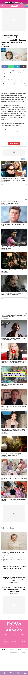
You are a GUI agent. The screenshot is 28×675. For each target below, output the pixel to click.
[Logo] (14, 6)
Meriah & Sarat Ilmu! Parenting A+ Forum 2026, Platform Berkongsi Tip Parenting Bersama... (14, 568)
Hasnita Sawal (6, 46)
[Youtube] (18, 630)
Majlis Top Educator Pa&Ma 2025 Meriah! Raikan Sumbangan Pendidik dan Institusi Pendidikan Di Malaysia (14, 589)
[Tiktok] (15, 630)
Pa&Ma (3, 32)
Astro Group (23, 652)
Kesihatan (8, 32)
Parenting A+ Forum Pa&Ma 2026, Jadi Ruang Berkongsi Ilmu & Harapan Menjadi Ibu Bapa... (14, 578)
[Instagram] (10, 630)
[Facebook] (7, 630)
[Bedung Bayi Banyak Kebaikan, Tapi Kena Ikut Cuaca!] (14, 541)
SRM (2, 555)
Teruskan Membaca (14, 143)
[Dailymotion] (21, 630)
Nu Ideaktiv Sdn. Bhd (13, 652)
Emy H (11, 571)
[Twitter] (13, 630)
